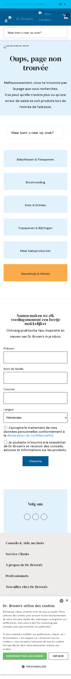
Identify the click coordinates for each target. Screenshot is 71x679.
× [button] (66, 600)
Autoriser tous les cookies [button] (24, 656)
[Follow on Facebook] (35, 522)
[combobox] (61, 601)
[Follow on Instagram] (27, 522)
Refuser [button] (58, 656)
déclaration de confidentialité (30, 441)
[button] (35, 667)
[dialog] (35, 635)
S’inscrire (35, 467)
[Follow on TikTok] (44, 522)
